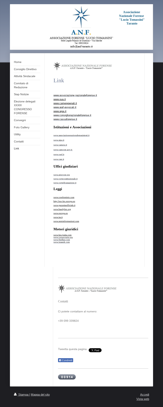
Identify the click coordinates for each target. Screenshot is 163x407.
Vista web (142, 399)
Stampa (23, 394)
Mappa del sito (40, 394)
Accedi (144, 394)
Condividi (66, 360)
